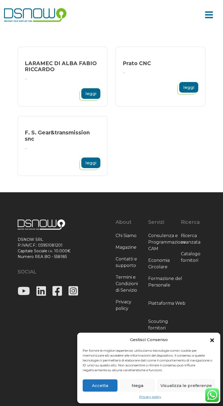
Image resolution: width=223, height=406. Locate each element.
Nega (137, 385)
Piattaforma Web (166, 303)
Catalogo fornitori (190, 257)
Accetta (100, 385)
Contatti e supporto (126, 262)
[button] (212, 339)
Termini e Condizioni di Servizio (127, 284)
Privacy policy (150, 397)
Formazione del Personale (165, 282)
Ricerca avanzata (190, 239)
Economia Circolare (159, 263)
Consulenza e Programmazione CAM (167, 242)
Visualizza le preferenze (186, 385)
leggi (90, 93)
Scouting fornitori (158, 325)
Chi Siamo (126, 235)
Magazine (126, 247)
